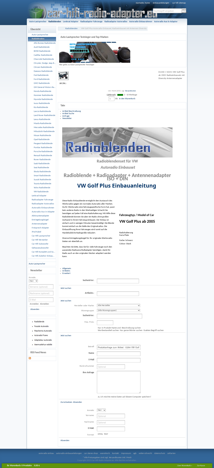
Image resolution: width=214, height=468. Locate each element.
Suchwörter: (88, 280)
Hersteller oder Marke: (84, 306)
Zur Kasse (201, 466)
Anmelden (34, 304)
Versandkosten (130, 91)
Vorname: (90, 415)
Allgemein (66, 268)
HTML (100, 434)
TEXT (106, 434)
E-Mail (91, 360)
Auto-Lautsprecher (37, 264)
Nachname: (89, 422)
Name (91, 353)
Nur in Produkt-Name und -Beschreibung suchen (119, 328)
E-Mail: (91, 428)
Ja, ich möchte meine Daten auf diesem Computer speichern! (124, 397)
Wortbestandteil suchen (108, 330)
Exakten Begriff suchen (154, 330)
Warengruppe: (87, 311)
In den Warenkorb (127, 99)
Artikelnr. (66, 271)
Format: (90, 435)
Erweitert (66, 273)
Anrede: (32, 277)
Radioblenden (71, 28)
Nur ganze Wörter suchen (131, 330)
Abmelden (44, 304)
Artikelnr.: (89, 293)
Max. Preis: (89, 322)
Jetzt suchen (184, 11)
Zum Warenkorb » (184, 466)
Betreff (91, 347)
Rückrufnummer (87, 366)
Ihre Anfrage (88, 372)
